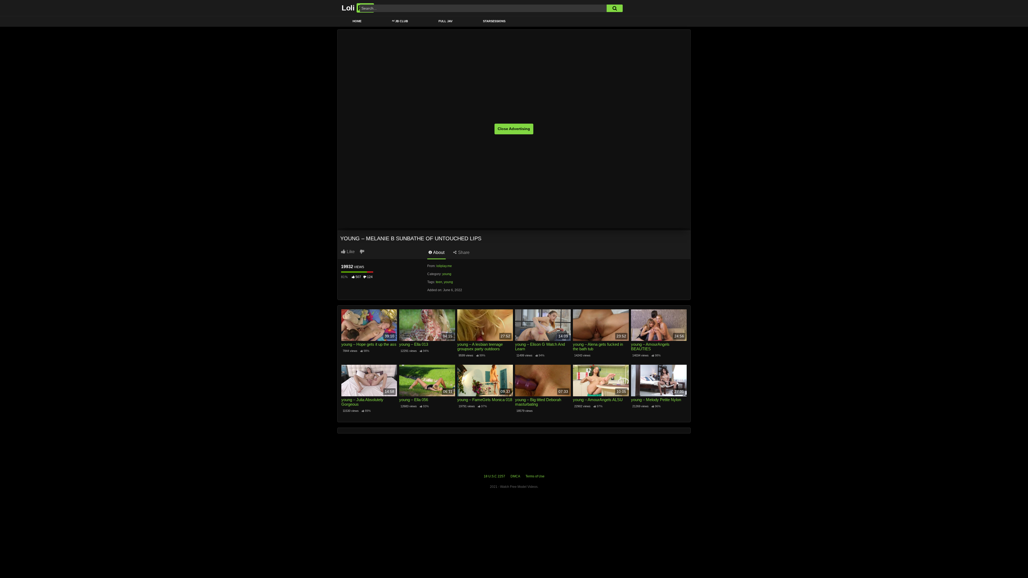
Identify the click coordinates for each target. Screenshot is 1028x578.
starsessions (494, 21)
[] (615, 8)
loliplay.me (444, 266)
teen (439, 282)
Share (463, 252)
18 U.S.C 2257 (494, 476)
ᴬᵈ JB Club (400, 21)
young (446, 274)
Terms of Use (535, 476)
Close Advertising (514, 129)
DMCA (515, 476)
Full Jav (445, 21)
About (438, 252)
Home (357, 21)
